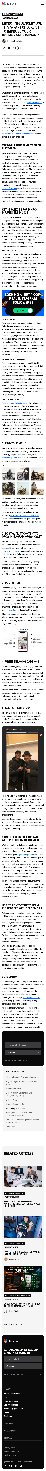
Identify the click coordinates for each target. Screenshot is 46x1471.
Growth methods (11, 1405)
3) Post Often (11, 1100)
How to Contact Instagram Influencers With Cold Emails (22, 1121)
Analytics (8, 1416)
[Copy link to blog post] (4, 48)
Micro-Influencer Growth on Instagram (22, 1077)
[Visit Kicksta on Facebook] (10, 1466)
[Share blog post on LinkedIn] (9, 48)
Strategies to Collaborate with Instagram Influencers (19, 1114)
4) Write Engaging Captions (17, 1104)
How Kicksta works (12, 1393)
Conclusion (10, 1127)
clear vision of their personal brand (24, 515)
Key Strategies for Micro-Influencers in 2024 (22, 1083)
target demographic (25, 855)
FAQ (5, 1397)
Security (7, 1412)
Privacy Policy (10, 1448)
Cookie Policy (10, 1455)
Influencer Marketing (12, 14)
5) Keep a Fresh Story (18, 1108)
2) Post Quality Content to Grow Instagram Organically (19, 1094)
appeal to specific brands (13, 458)
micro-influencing (34, 102)
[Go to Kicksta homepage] (9, 3)
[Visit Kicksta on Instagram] (5, 1466)
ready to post (13, 610)
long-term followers (10, 551)
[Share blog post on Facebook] (19, 48)
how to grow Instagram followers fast (18, 134)
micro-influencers (9, 188)
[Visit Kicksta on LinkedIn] (16, 1466)
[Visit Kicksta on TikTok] (21, 1466)
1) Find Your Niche (13, 1088)
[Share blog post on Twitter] (14, 48)
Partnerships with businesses (14, 403)
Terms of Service (11, 1451)
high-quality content (31, 997)
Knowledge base (11, 1401)
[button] (41, 3)
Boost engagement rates (14, 1408)
